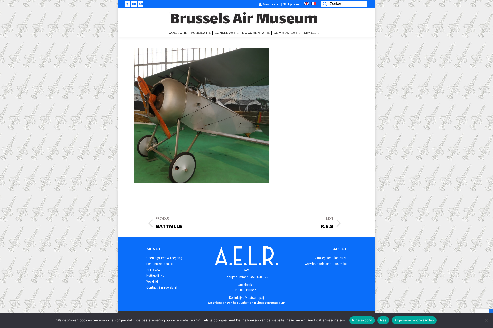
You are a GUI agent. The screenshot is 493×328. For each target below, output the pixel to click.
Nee (383, 320)
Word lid (152, 281)
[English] (306, 4)
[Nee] (486, 320)
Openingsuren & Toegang (164, 258)
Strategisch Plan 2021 (331, 258)
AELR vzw (153, 270)
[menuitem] (178, 33)
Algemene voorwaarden (414, 320)
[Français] (313, 4)
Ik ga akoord (362, 320)
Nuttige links (155, 275)
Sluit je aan (291, 4)
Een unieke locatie (159, 264)
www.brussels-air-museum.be (326, 264)
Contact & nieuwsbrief (161, 287)
